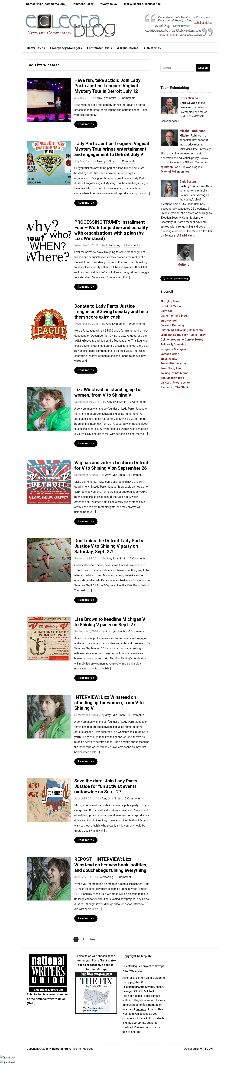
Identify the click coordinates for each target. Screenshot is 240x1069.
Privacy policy (108, 4)
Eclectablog (113, 245)
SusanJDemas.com (173, 363)
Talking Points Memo (174, 373)
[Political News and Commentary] (70, 25)
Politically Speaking (173, 344)
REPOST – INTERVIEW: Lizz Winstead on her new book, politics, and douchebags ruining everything (110, 865)
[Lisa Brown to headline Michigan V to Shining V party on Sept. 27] (49, 638)
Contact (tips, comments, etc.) (46, 4)
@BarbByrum (185, 235)
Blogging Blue (169, 301)
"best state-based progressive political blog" (97, 965)
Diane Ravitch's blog (173, 315)
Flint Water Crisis (99, 48)
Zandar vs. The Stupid (174, 387)
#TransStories (127, 48)
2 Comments (132, 245)
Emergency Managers (66, 48)
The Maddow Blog (172, 378)
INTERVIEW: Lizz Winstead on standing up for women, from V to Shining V (109, 703)
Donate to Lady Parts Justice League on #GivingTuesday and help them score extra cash (111, 311)
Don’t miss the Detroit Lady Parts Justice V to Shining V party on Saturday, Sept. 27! (108, 546)
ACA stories (152, 48)
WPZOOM (206, 1048)
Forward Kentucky (172, 325)
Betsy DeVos (36, 48)
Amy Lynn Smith (106, 98)
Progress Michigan (173, 349)
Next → (95, 939)
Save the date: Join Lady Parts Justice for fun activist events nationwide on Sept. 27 (105, 786)
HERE (186, 162)
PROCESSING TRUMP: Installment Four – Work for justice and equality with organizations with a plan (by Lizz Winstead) (111, 230)
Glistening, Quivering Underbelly (181, 330)
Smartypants (168, 358)
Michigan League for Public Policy (183, 334)
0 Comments (127, 98)
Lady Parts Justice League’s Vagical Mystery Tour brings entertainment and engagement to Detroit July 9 (111, 149)
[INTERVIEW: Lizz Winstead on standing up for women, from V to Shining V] (49, 716)
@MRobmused (170, 167)
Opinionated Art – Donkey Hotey (181, 339)
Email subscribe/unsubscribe (141, 4)
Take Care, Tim (170, 368)
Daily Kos (166, 311)
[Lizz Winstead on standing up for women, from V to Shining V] (49, 408)
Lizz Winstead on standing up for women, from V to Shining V (108, 392)
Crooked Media (170, 306)
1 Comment (135, 475)
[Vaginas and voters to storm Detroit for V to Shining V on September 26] (49, 481)
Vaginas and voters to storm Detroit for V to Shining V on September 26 (111, 465)
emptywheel (168, 320)
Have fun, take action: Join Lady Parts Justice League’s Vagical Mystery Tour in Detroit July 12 (107, 86)
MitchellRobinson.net (175, 171)
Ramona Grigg (169, 354)
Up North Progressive (175, 382)
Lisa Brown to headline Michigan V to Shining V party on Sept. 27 (109, 622)
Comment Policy (82, 4)
